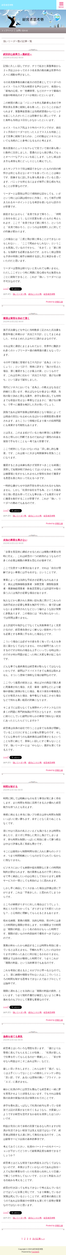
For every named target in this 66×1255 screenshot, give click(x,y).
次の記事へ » (38, 1239)
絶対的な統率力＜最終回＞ (17, 54)
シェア (6, 289)
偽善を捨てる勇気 (12, 1036)
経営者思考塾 (7, 5)
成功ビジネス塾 (35, 294)
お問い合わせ (22, 30)
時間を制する (10, 786)
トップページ (7, 30)
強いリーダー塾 (19, 294)
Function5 (35, 1252)
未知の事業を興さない (15, 539)
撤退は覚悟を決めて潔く (16, 318)
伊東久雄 (59, 302)
